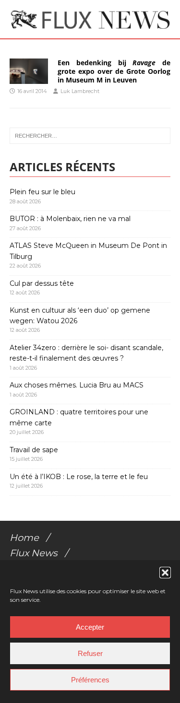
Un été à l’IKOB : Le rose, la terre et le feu (79, 476)
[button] (165, 572)
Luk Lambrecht (79, 91)
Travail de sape (34, 449)
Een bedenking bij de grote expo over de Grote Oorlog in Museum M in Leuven (114, 71)
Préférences (90, 680)
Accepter (90, 627)
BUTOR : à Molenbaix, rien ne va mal (70, 218)
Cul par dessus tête (42, 283)
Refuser (90, 653)
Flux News (34, 553)
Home (24, 537)
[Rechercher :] (90, 136)
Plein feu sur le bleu (42, 191)
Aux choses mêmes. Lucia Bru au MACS (77, 385)
